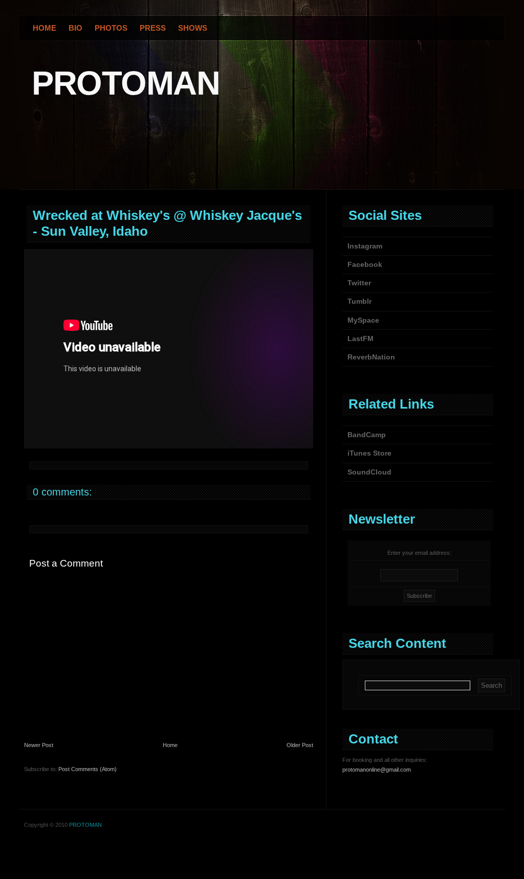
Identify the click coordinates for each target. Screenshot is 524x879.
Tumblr (359, 301)
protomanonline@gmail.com (376, 770)
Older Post (300, 745)
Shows (192, 28)
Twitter (359, 283)
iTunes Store (369, 453)
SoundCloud (369, 472)
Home (44, 28)
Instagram (364, 246)
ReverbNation (371, 357)
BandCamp (366, 435)
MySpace (363, 320)
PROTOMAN (126, 83)
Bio (75, 28)
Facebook (364, 264)
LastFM (360, 338)
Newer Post (38, 745)
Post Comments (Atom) (87, 769)
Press (153, 28)
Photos (111, 28)
